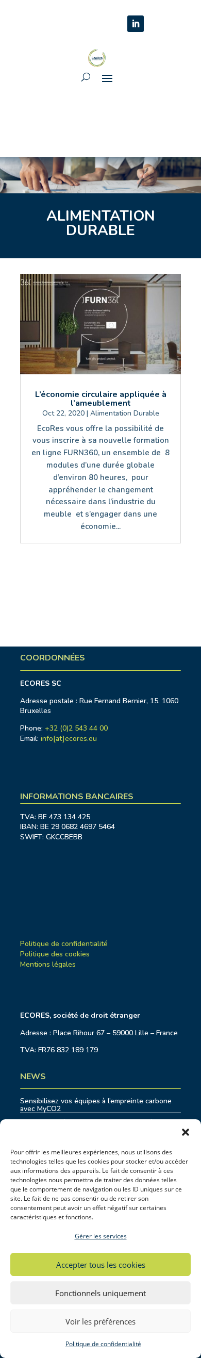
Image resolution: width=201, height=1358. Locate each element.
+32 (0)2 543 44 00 (76, 728)
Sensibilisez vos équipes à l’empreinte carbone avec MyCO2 (96, 1105)
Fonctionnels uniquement (100, 1293)
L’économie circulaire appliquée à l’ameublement (100, 399)
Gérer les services (101, 1236)
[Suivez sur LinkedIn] (135, 23)
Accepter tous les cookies (100, 1265)
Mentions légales (48, 964)
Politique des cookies (55, 954)
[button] (185, 1132)
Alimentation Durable (124, 413)
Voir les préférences (100, 1321)
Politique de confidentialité (103, 1343)
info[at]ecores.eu (69, 738)
